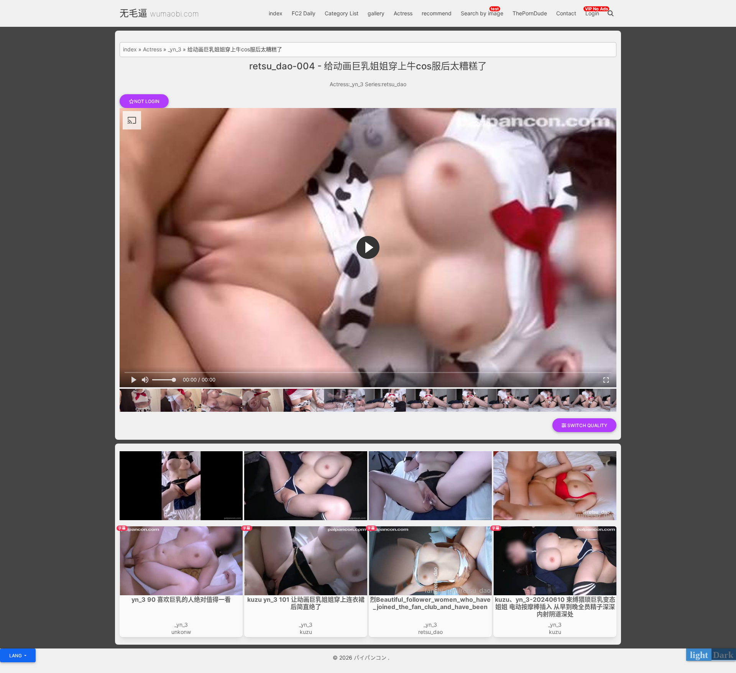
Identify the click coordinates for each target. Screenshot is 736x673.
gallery (376, 13)
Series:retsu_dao (385, 84)
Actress (403, 13)
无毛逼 (133, 13)
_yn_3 (174, 49)
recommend (437, 13)
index (276, 13)
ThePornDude (530, 13)
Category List (341, 13)
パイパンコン (371, 657)
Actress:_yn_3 (346, 84)
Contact (566, 13)
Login (592, 13)
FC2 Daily (303, 13)
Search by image (482, 13)
